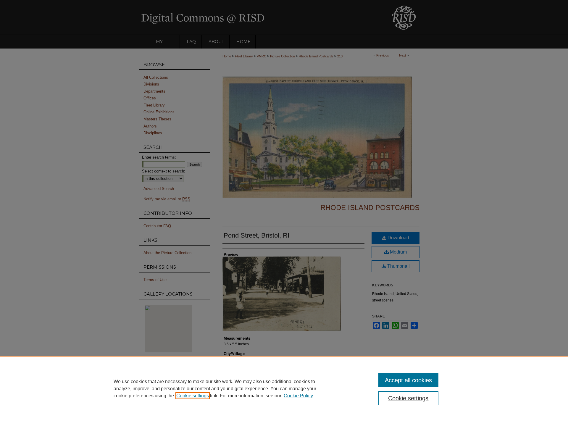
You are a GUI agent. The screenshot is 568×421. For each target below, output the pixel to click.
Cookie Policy (298, 395)
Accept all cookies (408, 380)
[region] (284, 388)
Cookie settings (192, 395)
